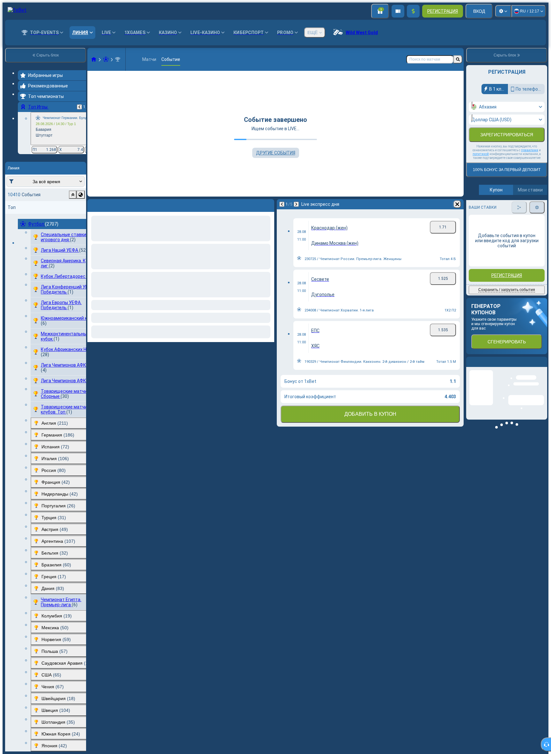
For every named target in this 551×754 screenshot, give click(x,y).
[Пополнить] (413, 11)
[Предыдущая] (79, 106)
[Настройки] (503, 11)
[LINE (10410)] (94, 59)
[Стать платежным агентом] (398, 11)
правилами (529, 150)
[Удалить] (268, 204)
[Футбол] (106, 59)
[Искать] (457, 59)
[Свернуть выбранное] (73, 194)
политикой (481, 154)
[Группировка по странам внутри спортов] (81, 194)
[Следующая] (109, 204)
